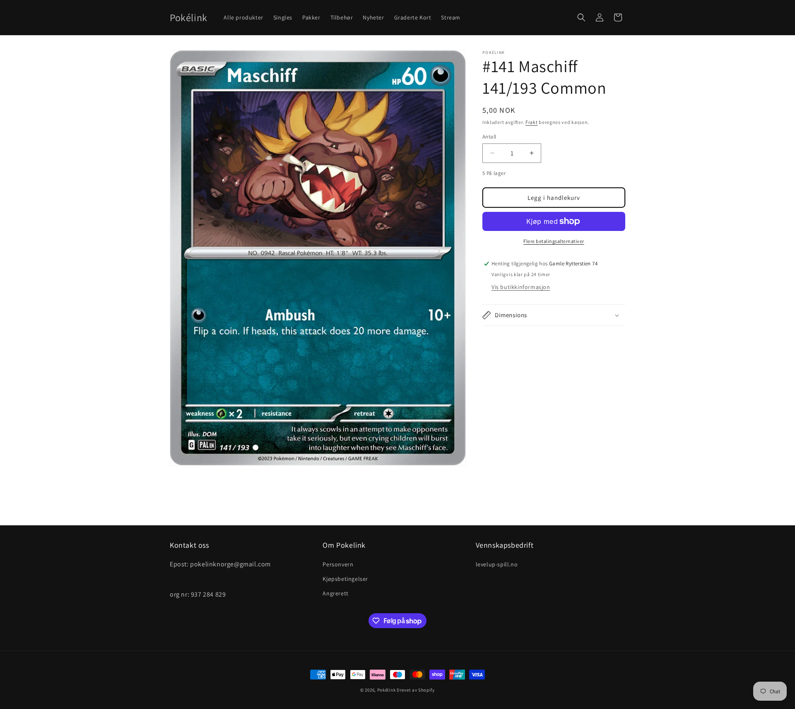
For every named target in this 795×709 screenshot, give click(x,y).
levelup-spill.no (497, 564)
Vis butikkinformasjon (520, 287)
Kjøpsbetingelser (345, 579)
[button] (581, 17)
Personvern (338, 564)
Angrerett (335, 593)
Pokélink (386, 690)
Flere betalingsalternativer (553, 241)
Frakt (531, 122)
